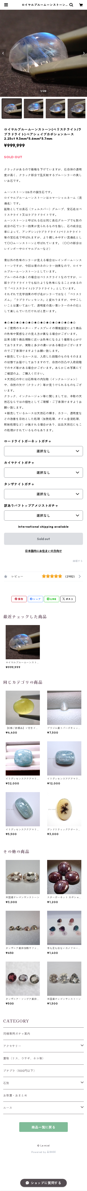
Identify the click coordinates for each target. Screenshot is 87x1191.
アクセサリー (12, 1046)
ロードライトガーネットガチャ (28, 441)
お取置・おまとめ (15, 1095)
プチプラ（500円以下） (19, 1071)
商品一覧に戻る (43, 1127)
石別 (6, 1083)
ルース (7, 1108)
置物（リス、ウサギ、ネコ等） (24, 1058)
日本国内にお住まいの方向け (43, 551)
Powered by (39, 1152)
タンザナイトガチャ (19, 484)
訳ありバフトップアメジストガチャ (31, 506)
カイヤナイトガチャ (19, 463)
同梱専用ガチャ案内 (16, 1033)
